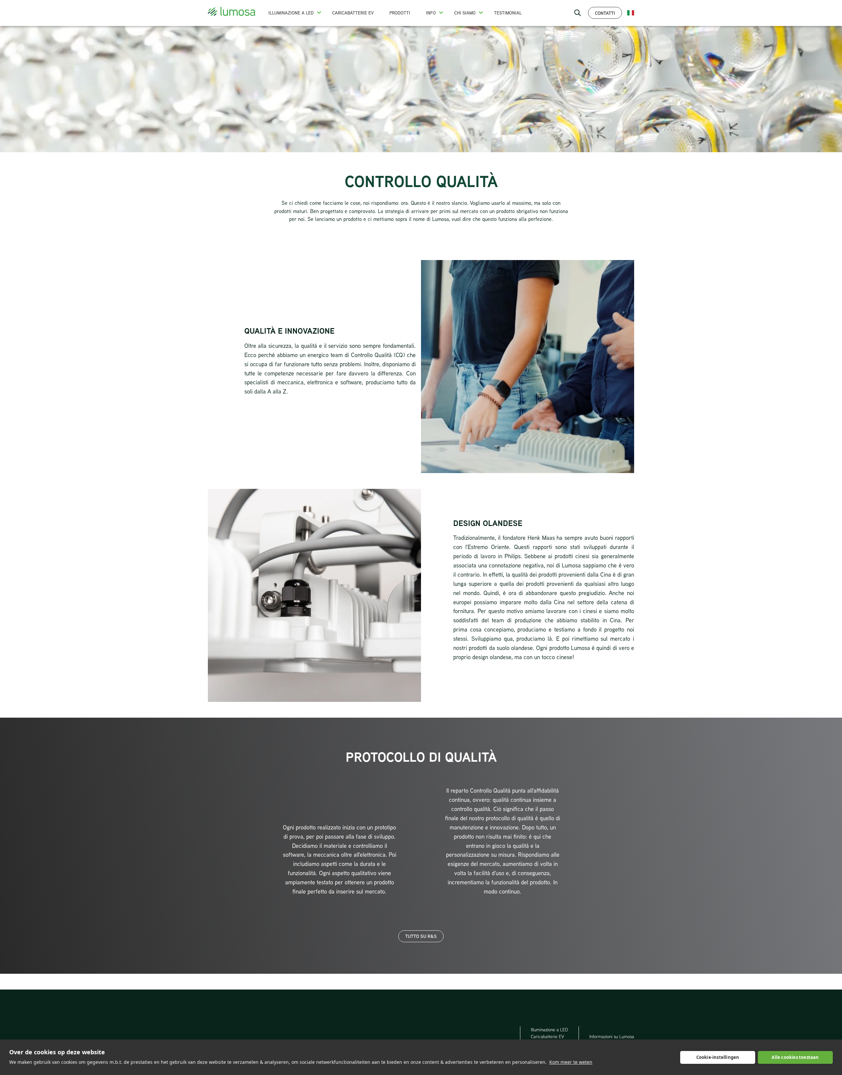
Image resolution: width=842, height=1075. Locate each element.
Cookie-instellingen (717, 1057)
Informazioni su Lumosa (611, 1036)
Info (431, 13)
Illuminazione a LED (291, 13)
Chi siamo (465, 13)
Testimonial (508, 13)
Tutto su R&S (421, 936)
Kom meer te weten (570, 1062)
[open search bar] (578, 13)
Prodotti (399, 13)
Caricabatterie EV (353, 13)
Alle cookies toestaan (795, 1057)
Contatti (605, 13)
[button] (319, 12)
